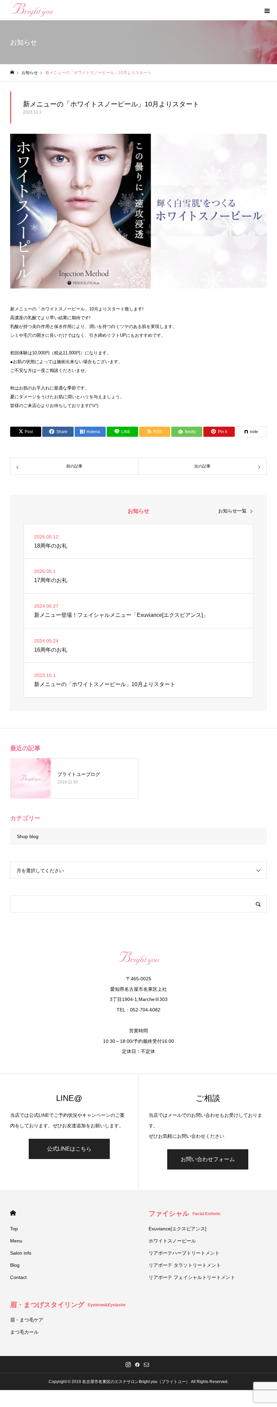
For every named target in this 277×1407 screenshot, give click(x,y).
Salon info (20, 1253)
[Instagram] (128, 1364)
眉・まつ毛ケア (26, 1320)
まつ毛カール (24, 1332)
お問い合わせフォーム (208, 1159)
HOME (13, 1213)
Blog (15, 1265)
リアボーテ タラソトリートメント (185, 1265)
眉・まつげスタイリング (68, 1304)
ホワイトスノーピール (172, 1240)
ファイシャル (185, 1213)
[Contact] (146, 1364)
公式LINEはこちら (69, 1149)
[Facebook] (137, 1364)
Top (14, 1228)
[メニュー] (267, 10)
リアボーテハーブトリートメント (184, 1253)
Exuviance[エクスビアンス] (177, 1228)
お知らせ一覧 (232, 510)
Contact (18, 1277)
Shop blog (28, 836)
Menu (16, 1240)
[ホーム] (12, 72)
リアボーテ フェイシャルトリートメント (192, 1277)
